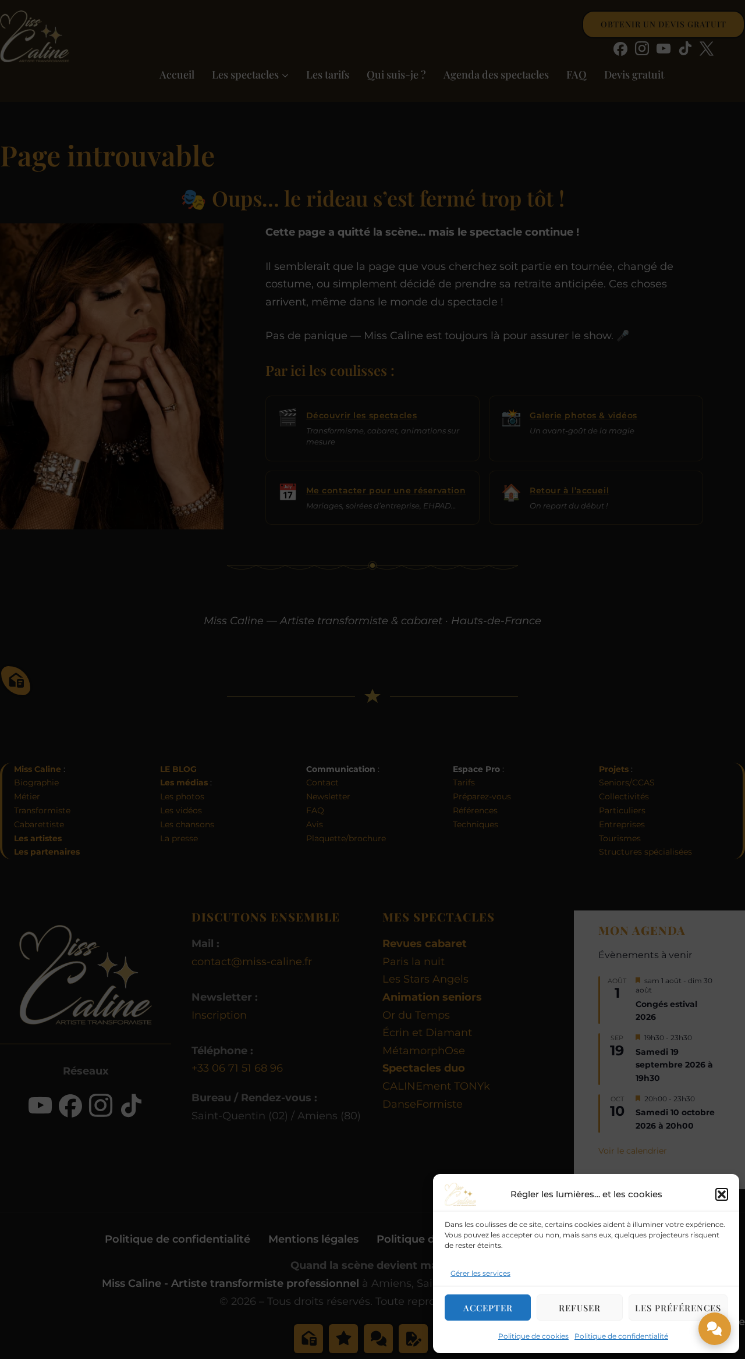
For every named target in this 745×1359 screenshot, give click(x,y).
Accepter (488, 1308)
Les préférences (678, 1308)
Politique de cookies (533, 1336)
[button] (722, 1194)
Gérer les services (480, 1273)
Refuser (580, 1308)
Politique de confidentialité (621, 1336)
